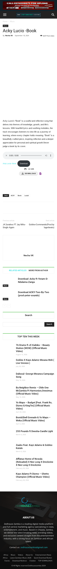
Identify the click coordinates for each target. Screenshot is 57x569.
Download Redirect (19, 561)
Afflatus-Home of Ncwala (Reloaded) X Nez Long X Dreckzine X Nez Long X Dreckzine (34, 461)
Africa (6, 555)
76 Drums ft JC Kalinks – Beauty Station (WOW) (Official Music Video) (33, 348)
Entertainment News (43, 555)
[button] (53, 15)
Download (24, 164)
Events (7, 561)
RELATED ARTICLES (17, 270)
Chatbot (32, 561)
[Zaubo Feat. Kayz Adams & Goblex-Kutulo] (8, 449)
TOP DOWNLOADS (45, 561)
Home (5, 21)
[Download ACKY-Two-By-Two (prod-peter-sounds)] (10, 295)
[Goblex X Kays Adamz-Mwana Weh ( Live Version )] (8, 364)
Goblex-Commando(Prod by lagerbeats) (41, 226)
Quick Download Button (43, 558)
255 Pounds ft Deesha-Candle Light (34, 431)
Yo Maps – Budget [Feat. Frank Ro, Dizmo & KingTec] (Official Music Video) (34, 405)
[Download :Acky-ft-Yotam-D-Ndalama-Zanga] (10, 282)
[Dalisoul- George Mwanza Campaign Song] (8, 377)
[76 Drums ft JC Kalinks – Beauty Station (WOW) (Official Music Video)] (8, 349)
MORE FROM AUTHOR (38, 270)
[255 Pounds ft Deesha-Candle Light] (8, 435)
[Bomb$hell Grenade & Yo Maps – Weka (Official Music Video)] (8, 421)
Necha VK (9, 35)
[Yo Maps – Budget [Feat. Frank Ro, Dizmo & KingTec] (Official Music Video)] (8, 406)
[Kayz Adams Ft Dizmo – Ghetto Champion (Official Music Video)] (8, 477)
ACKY (13, 195)
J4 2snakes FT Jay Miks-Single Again (14, 226)
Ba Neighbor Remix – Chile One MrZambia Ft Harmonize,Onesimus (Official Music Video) (34, 390)
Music (12, 21)
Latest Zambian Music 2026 (20, 558)
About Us (29, 555)
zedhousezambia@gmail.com (34, 547)
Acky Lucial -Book (9, 164)
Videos (20, 555)
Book (19, 195)
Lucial (26, 195)
